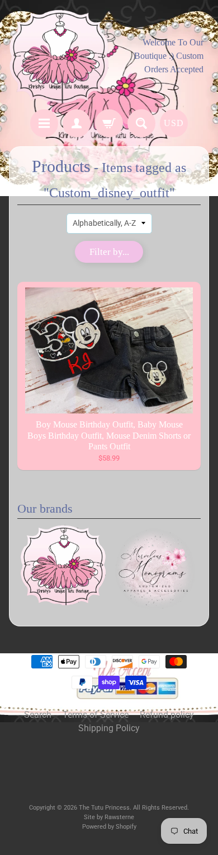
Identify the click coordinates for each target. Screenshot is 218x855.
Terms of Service (96, 714)
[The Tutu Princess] (59, 56)
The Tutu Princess (104, 807)
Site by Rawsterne (109, 817)
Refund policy (167, 714)
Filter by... (109, 252)
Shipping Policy (109, 728)
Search (37, 714)
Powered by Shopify (109, 826)
